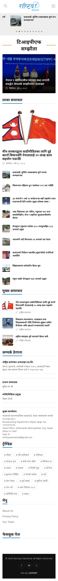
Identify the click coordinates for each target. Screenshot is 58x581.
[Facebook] (22, 565)
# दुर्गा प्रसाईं (25, 480)
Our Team (8, 522)
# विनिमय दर (46, 461)
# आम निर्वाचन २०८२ (26, 487)
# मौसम (7, 454)
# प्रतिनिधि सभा (10, 493)
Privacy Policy (10, 516)
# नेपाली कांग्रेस (30, 474)
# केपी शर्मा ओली (28, 461)
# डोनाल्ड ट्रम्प (10, 461)
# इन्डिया (48, 467)
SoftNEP (33, 572)
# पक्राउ (25, 493)
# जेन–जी (8, 487)
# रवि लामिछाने (22, 454)
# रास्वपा (19, 467)
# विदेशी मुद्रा (33, 467)
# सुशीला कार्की (40, 480)
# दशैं (43, 474)
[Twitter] (36, 565)
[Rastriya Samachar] (29, 7)
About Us (7, 511)
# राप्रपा (7, 467)
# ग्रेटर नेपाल (9, 480)
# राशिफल (38, 454)
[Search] (6, 5)
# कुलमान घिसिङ (11, 474)
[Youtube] (29, 565)
